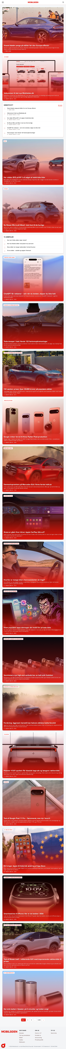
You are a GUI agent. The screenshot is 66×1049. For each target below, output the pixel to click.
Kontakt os (38, 1035)
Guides (21, 1040)
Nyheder (21, 1033)
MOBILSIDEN (33, 2)
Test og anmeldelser (24, 1035)
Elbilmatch (22, 1042)
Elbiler (21, 1037)
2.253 (39, 1020)
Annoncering (38, 1037)
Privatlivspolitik (39, 1040)
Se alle (60, 105)
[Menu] (2, 2)
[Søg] (63, 2)
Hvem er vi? (38, 1033)
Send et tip (54, 1033)
